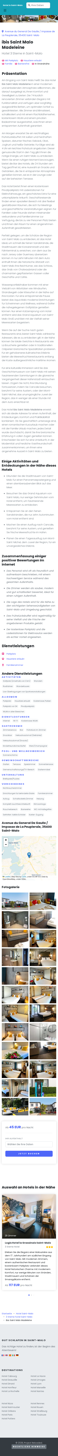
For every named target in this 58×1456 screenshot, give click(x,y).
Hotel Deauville (9, 1379)
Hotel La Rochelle (10, 1391)
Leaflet (7, 876)
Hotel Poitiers (8, 1418)
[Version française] (3, 1356)
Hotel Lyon (36, 1383)
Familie (8, 63)
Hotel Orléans (9, 1411)
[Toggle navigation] (5, 10)
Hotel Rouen (37, 1407)
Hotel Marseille (38, 1387)
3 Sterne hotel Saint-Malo (19, 1316)
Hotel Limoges (38, 1379)
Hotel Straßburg (39, 1411)
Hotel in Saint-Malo (13, 5)
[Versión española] (10, 1356)
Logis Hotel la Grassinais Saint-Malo (28, 1243)
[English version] (6, 1356)
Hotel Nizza (7, 1403)
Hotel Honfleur (9, 1387)
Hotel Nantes (37, 1391)
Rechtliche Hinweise (29, 1446)
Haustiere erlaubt (33, 60)
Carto (24, 876)
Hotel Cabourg (9, 1376)
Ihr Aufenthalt (14, 1138)
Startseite (7, 1313)
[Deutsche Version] (17, 1356)
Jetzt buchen (29, 1153)
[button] (29, 20)
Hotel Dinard (8, 1383)
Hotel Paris (7, 1414)
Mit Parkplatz (11, 60)
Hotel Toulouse (38, 1414)
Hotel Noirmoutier (11, 1407)
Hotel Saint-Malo (24, 1313)
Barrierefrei (23, 63)
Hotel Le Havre (38, 1376)
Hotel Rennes (37, 1403)
